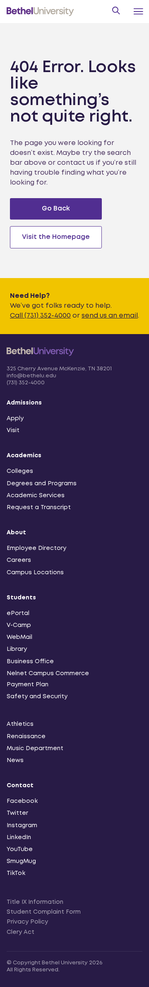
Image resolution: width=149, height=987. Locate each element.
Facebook (22, 801)
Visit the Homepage (56, 237)
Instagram (22, 825)
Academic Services (36, 495)
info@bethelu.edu (31, 376)
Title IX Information (35, 902)
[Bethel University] (40, 361)
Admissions (24, 402)
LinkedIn (19, 837)
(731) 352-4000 (26, 383)
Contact (20, 785)
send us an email (110, 316)
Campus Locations (35, 572)
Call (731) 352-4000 (40, 316)
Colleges (20, 471)
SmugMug (21, 861)
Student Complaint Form (44, 912)
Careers (19, 560)
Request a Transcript (39, 507)
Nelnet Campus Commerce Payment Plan (48, 679)
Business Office (30, 661)
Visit (13, 430)
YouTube (20, 849)
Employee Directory (36, 548)
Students (21, 597)
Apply (15, 418)
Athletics (20, 724)
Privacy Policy (27, 921)
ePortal (18, 613)
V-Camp (19, 625)
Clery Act (20, 932)
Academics (24, 455)
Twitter (17, 813)
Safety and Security (37, 696)
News (15, 760)
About (16, 532)
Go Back (56, 209)
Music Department (35, 748)
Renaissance (26, 736)
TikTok (16, 873)
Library (17, 649)
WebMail (19, 637)
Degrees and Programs (42, 483)
